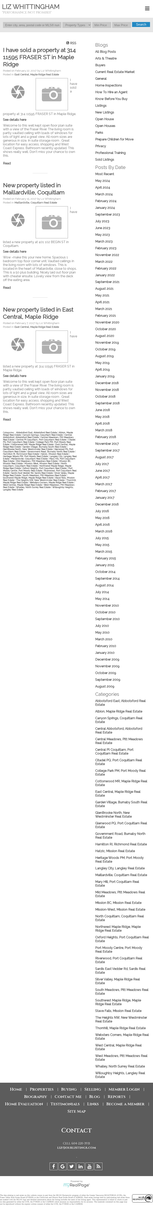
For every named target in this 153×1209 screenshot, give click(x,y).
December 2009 (107, 659)
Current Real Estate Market (115, 72)
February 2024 (106, 201)
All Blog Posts (105, 52)
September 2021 (107, 282)
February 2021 (105, 315)
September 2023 (107, 214)
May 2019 (102, 363)
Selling (92, 1089)
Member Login (124, 1089)
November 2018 (107, 390)
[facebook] (54, 1167)
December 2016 (107, 504)
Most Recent (104, 174)
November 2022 (107, 255)
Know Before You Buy (111, 99)
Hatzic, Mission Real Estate (55, 454)
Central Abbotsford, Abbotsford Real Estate (37, 436)
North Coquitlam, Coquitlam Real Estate (35, 464)
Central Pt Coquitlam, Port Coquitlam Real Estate (41, 439)
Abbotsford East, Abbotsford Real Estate (37, 432)
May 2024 (102, 181)
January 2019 (105, 376)
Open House (104, 119)
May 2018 (102, 417)
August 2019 (104, 356)
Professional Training (110, 153)
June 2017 (102, 471)
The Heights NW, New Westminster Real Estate (40, 480)
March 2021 (103, 309)
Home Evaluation (24, 1104)
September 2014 (107, 578)
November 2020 (107, 322)
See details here (14, 120)
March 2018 (103, 430)
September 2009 (107, 680)
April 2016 (102, 524)
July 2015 (102, 538)
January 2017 (104, 498)
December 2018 (107, 383)
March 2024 (104, 194)
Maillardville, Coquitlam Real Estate (36, 202)
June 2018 (102, 410)
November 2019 (107, 342)
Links (93, 1104)
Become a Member (125, 1104)
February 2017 (105, 491)
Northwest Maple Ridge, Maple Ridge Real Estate (118, 928)
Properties (42, 1089)
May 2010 (102, 632)
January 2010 (105, 653)
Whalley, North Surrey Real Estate (33, 487)
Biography (35, 1096)
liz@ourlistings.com (76, 1148)
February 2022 (105, 268)
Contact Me (68, 1096)
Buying (69, 1089)
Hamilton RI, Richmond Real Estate (21, 454)
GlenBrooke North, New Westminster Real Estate (28, 449)
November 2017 (107, 444)
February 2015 (105, 558)
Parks (99, 132)
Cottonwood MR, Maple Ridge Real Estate (32, 444)
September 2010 (107, 619)
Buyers (100, 65)
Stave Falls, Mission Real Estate (118, 1011)
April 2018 (102, 423)
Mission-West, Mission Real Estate (42, 463)
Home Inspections (108, 85)
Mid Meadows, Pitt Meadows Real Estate (37, 461)
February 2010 (105, 646)
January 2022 (105, 275)
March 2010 (103, 639)
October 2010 (105, 612)
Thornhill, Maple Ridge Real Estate (120, 1028)
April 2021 (102, 302)
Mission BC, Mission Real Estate (118, 903)
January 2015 (104, 565)
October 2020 (105, 329)
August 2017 (104, 457)
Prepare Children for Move (114, 139)
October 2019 (105, 349)
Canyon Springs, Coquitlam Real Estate (43, 435)
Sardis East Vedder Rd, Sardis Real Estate (32, 473)
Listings (101, 105)
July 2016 (102, 511)
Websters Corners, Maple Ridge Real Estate (52, 482)
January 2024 (105, 208)
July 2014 (102, 592)
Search (141, 24)
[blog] (98, 1167)
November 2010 (107, 605)
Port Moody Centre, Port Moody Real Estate (38, 469)
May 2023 (102, 235)
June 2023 (102, 228)
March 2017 (103, 484)
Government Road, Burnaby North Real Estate (51, 451)
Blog (94, 1096)
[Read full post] (18, 92)
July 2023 (102, 221)
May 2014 (102, 599)
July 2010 (102, 626)
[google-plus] (63, 1167)
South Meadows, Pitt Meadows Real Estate (45, 475)
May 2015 (102, 545)
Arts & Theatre (106, 58)
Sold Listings (104, 159)
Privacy (100, 146)
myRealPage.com (76, 1185)
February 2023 (105, 248)
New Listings (104, 112)
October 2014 (105, 572)
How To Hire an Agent (111, 92)
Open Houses (105, 126)
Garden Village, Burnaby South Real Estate (45, 447)
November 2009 (107, 666)
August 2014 (104, 585)
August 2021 (104, 289)
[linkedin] (80, 1167)
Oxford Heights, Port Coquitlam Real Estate (45, 468)
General (101, 79)
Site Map (76, 1111)
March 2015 (103, 551)
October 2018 (105, 396)
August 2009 (104, 686)
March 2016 (103, 531)
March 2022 (104, 262)
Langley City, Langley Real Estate (120, 868)
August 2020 (104, 336)
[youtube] (89, 1167)
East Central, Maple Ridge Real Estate (37, 74)
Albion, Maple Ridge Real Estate (118, 711)
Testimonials (65, 1104)
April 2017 (102, 477)
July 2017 (102, 464)
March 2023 (104, 241)
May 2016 (102, 518)
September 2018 (107, 403)
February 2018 (105, 437)
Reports (117, 1096)
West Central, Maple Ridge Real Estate (23, 485)
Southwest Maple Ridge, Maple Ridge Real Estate (28, 478)
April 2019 (102, 369)
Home (16, 1089)
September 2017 (107, 450)
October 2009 (105, 673)
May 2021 (102, 295)
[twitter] (72, 1167)
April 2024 (102, 187)
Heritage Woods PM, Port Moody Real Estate (26, 456)
